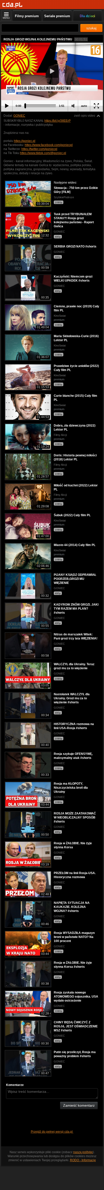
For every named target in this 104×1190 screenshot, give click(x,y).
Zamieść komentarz (79, 1105)
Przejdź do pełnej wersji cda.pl (52, 1131)
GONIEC (19, 115)
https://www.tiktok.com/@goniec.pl (43, 153)
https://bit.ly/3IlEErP (57, 120)
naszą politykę (83, 1152)
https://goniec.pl (24, 141)
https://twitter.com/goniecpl (39, 149)
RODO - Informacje (83, 1160)
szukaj (91, 28)
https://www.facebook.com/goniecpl (49, 145)
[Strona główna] (12, 5)
